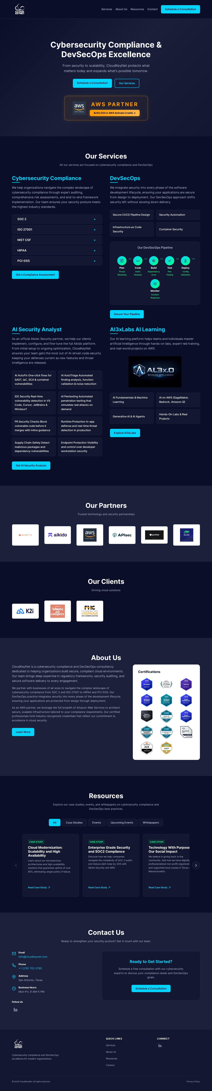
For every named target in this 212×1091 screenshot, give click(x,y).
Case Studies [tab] (74, 822)
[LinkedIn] (15, 1009)
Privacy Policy (193, 1081)
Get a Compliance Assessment (35, 274)
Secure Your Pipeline (127, 314)
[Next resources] (196, 865)
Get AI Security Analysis (31, 465)
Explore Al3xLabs (125, 432)
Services (106, 9)
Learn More (23, 732)
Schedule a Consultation (180, 9)
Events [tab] (96, 822)
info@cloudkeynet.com (33, 956)
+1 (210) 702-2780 (30, 968)
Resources (137, 9)
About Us (121, 9)
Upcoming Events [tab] (122, 822)
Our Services (127, 83)
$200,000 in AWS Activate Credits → (115, 112)
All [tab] (54, 822)
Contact (152, 9)
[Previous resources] (16, 865)
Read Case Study (37, 887)
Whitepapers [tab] (151, 822)
